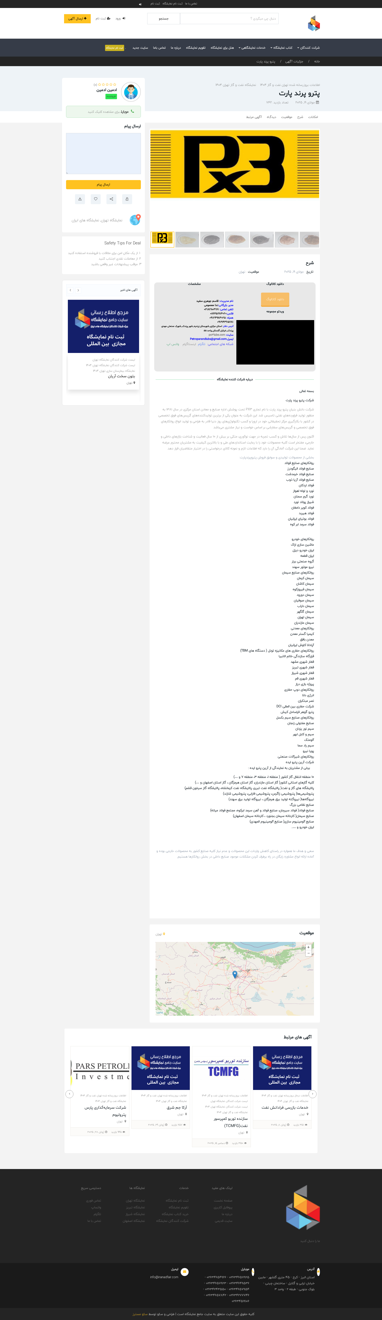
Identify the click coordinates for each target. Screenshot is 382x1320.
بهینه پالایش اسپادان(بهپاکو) (205, 1107)
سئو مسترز (140, 1314)
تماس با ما (191, 3)
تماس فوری (93, 1200)
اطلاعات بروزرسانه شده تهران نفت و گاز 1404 (290, 85)
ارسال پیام (103, 184)
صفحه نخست (223, 1200)
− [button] (308, 953)
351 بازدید (157, 1125)
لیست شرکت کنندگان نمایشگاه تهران (114, 365)
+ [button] (308, 947)
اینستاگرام (189, 344)
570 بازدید (218, 1125)
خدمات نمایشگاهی (253, 47)
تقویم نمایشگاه (196, 47)
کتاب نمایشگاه (282, 47)
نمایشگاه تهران (111, 220)
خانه (316, 61)
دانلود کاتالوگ (275, 299)
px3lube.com (217, 335)
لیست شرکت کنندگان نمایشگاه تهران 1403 (110, 370)
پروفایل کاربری (223, 1207)
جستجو (164, 18)
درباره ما (176, 47)
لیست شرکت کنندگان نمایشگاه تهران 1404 (85, 1107)
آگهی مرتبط (254, 117)
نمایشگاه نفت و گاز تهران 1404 (235, 85)
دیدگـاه (271, 117)
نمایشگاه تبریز (135, 1207)
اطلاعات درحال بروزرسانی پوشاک (116, 359)
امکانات (313, 117)
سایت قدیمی (223, 1221)
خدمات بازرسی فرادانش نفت (144, 1107)
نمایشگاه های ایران (85, 220)
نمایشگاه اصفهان (134, 1221)
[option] (103, 347)
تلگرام (97, 1214)
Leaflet (160, 1013)
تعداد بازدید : (277, 102)
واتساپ (96, 1207)
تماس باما (159, 47)
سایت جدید (140, 47)
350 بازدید (96, 1143)
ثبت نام (155, 3)
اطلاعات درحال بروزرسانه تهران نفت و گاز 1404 (205, 1096)
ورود (118, 18)
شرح (300, 117)
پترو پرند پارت (265, 61)
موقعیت (286, 117)
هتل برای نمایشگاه (222, 47)
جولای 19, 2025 (305, 102)
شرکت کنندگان (309, 47)
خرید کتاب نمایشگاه (175, 1214)
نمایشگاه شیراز (135, 1214)
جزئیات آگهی (294, 61)
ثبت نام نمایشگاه (173, 3)
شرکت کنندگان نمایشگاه (172, 1221)
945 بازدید (279, 1132)
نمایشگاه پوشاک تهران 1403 (119, 376)
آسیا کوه (128, 382)
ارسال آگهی (75, 18)
